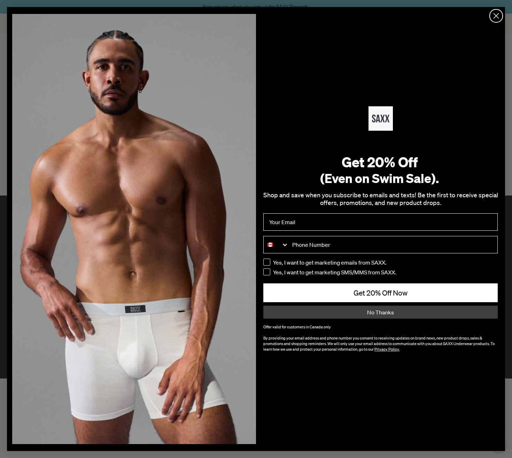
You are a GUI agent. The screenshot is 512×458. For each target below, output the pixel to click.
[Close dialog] (496, 16)
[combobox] (276, 244)
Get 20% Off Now (381, 292)
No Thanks (380, 312)
